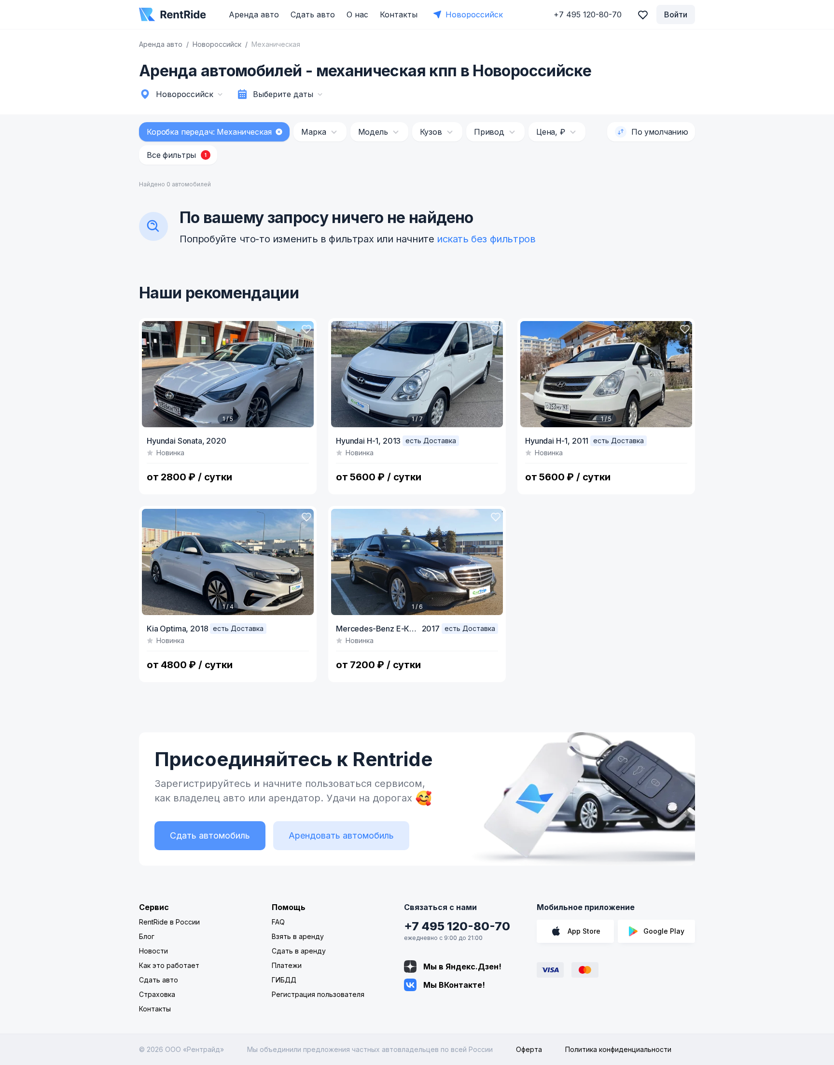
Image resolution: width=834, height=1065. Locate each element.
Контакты (398, 14)
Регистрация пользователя (318, 994)
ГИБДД (284, 980)
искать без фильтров (486, 239)
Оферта (529, 1049)
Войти (675, 14)
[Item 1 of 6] (417, 562)
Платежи (287, 965)
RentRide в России (169, 922)
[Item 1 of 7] (417, 374)
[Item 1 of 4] (228, 562)
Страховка (157, 994)
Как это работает (169, 965)
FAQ (278, 922)
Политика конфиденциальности (618, 1049)
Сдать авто (313, 14)
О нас (357, 14)
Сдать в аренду (299, 951)
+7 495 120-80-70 (457, 926)
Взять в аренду (298, 936)
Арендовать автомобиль (341, 835)
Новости (153, 951)
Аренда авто (254, 14)
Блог (146, 936)
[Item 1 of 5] (228, 374)
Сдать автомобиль (210, 835)
